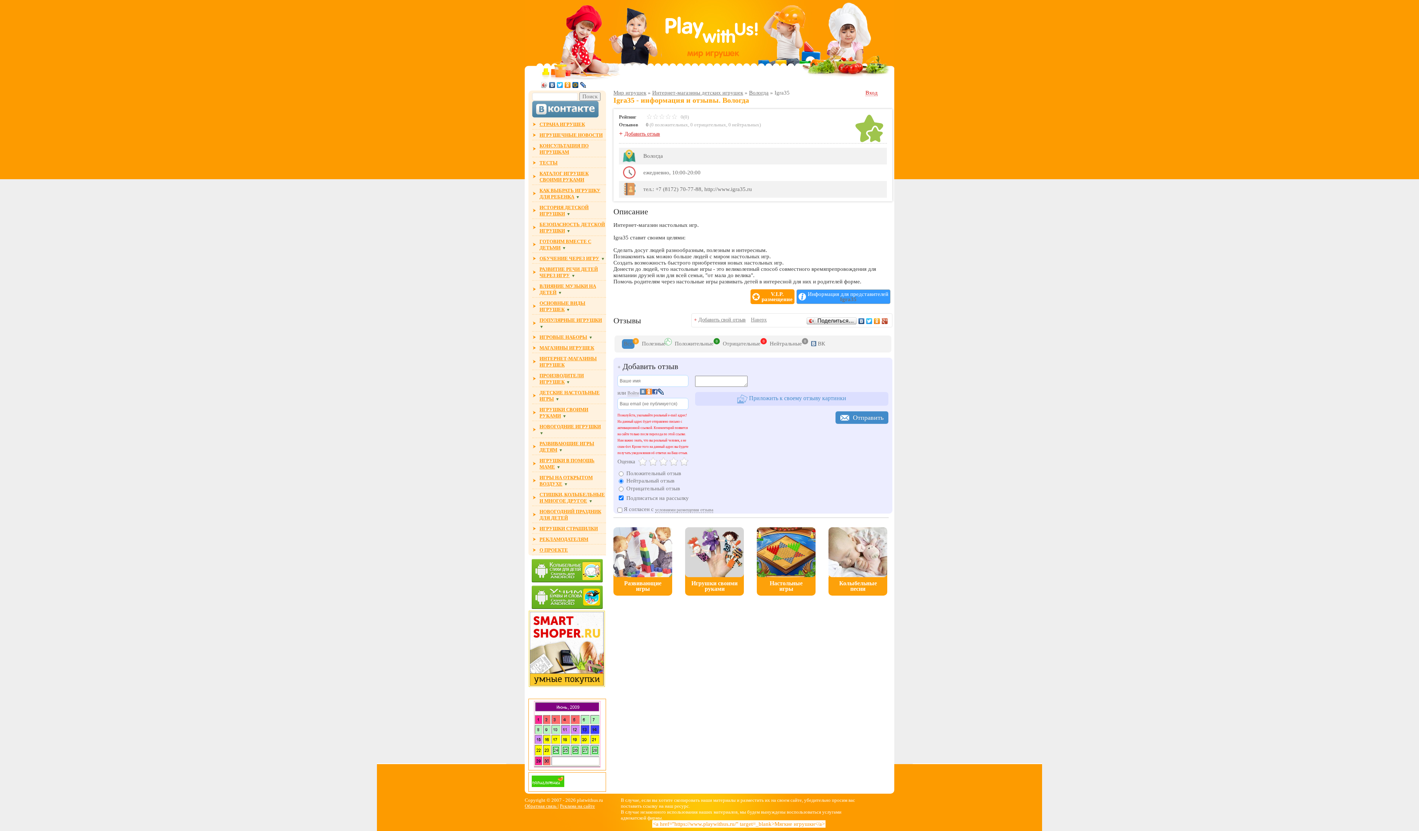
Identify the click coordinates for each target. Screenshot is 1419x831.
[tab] (628, 344)
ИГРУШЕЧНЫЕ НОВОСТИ (571, 135)
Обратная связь (541, 806)
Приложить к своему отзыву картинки (797, 398)
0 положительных (669, 124)
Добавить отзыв (642, 134)
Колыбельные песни (858, 586)
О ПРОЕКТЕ (554, 550)
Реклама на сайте (577, 806)
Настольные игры (786, 586)
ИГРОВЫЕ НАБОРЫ (563, 337)
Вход (871, 93)
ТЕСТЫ (549, 163)
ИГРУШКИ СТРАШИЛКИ (569, 528)
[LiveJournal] (583, 85)
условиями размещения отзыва (684, 509)
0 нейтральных (743, 124)
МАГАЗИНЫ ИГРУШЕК (567, 348)
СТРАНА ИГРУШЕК (562, 124)
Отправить (868, 417)
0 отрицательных (708, 124)
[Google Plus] (885, 321)
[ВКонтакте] (552, 85)
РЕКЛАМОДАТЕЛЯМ (564, 539)
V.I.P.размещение (777, 297)
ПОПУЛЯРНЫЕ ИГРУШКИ (571, 320)
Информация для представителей (848, 297)
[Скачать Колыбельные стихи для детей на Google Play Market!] (567, 571)
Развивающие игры (642, 586)
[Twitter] (560, 85)
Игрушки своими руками (714, 586)
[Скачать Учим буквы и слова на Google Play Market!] (567, 598)
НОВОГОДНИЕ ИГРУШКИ (570, 426)
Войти (633, 393)
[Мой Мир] (575, 85)
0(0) (684, 117)
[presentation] (628, 344)
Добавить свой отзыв (722, 320)
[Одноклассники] (568, 85)
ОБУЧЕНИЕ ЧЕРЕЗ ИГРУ (569, 258)
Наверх (759, 320)
